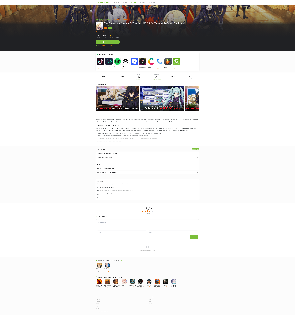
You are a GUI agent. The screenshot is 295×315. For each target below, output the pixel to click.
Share (99, 46)
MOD (106, 28)
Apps (126, 2)
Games (134, 2)
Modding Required (100, 307)
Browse (153, 2)
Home (117, 2)
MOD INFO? (110, 115)
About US (98, 299)
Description (100, 115)
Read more (98, 143)
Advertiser (98, 301)
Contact (97, 303)
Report (97, 308)
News (143, 2)
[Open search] (197, 2)
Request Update (108, 46)
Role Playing (138, 79)
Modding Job (98, 305)
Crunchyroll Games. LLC (110, 25)
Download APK (109, 42)
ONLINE (110, 28)
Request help (195, 149)
